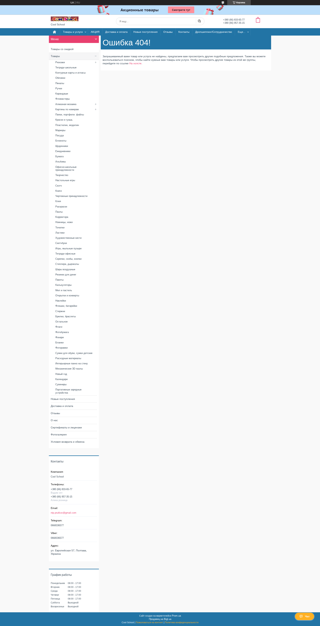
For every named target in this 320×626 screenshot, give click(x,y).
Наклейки (60, 300)
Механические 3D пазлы (69, 368)
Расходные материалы (68, 358)
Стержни (60, 311)
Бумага (59, 156)
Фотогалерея (59, 434)
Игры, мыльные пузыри (68, 248)
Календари (61, 379)
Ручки (58, 88)
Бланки (59, 342)
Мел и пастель (63, 290)
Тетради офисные (65, 253)
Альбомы (60, 161)
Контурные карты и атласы (70, 72)
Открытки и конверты (67, 295)
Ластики (59, 232)
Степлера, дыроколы (67, 264)
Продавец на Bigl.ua (160, 619)
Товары (55, 56)
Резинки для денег (65, 274)
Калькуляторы (63, 285)
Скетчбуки (61, 243)
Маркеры (60, 130)
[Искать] (199, 21)
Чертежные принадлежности (71, 196)
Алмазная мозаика (65, 104)
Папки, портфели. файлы (69, 114)
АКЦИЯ (95, 31)
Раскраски (61, 206)
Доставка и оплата (116, 31)
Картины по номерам (67, 109)
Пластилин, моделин (67, 125)
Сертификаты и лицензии (66, 427)
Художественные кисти (68, 238)
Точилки (59, 227)
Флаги (58, 326)
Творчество (61, 175)
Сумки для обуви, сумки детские (73, 353)
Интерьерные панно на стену (71, 363)
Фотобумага (62, 332)
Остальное (61, 321)
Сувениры (60, 384)
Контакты (183, 31)
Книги (58, 190)
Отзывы (168, 31)
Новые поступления (145, 31)
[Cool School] (65, 18)
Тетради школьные (65, 67)
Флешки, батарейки (66, 305)
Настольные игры (65, 180)
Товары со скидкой (62, 49)
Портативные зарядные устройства (68, 391)
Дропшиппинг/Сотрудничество (213, 31)
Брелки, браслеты (65, 316)
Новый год (61, 374)
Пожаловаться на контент (149, 622)
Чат (307, 616)
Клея (58, 201)
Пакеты (59, 279)
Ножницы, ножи (64, 222)
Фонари (59, 337)
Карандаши (61, 93)
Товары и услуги (73, 31)
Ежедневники (62, 151)
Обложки (60, 77)
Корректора (61, 217)
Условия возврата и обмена (67, 441)
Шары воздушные (65, 269)
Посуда (59, 135)
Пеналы (59, 83)
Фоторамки (61, 347)
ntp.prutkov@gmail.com (63, 512)
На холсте (135, 63)
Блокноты (60, 140)
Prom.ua (176, 615)
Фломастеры (62, 98)
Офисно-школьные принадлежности (65, 168)
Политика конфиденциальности (182, 622)
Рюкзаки (60, 62)
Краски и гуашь (64, 119)
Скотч (58, 185)
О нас (54, 420)
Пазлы (59, 211)
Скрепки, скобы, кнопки (68, 258)
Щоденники (61, 146)
